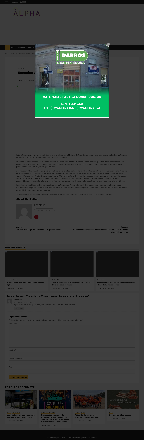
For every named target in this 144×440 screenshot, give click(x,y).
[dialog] (72, 81)
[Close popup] (108, 44)
